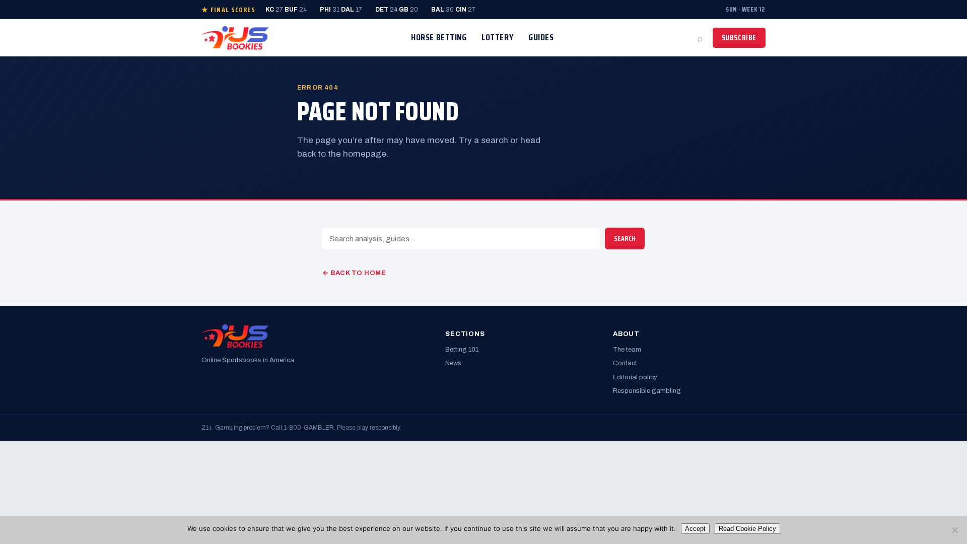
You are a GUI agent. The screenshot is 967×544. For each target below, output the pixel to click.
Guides (541, 37)
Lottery (497, 37)
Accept (695, 528)
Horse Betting (438, 37)
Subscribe (739, 38)
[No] (954, 530)
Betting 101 (461, 349)
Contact (625, 363)
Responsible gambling (647, 390)
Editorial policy (635, 377)
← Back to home (354, 273)
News (453, 363)
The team (627, 349)
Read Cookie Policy (747, 528)
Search (625, 238)
